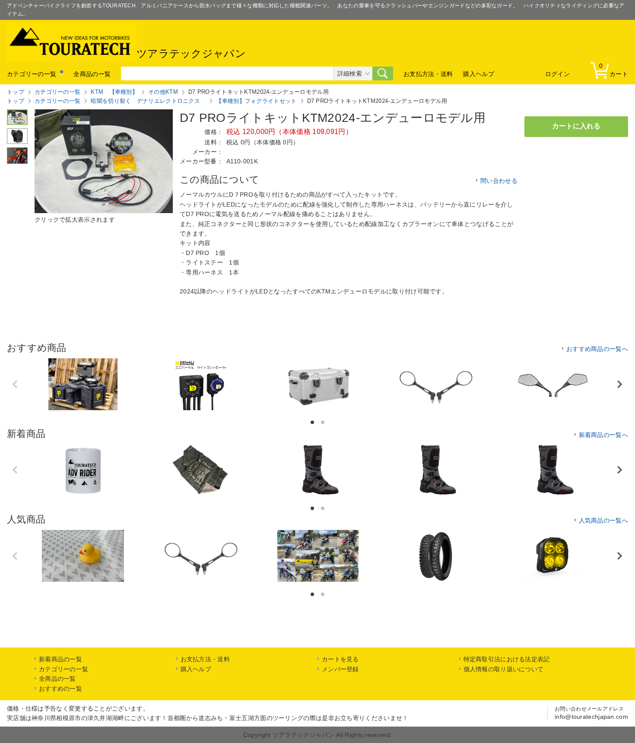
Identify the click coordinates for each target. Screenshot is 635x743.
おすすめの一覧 (60, 688)
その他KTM (163, 92)
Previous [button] (16, 384)
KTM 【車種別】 (114, 92)
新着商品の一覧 (60, 659)
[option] (83, 384)
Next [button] (619, 384)
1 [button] (312, 422)
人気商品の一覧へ (603, 520)
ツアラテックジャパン (191, 54)
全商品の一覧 (92, 73)
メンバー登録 (340, 669)
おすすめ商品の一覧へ (597, 348)
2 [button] (323, 422)
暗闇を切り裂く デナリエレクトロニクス (148, 101)
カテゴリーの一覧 (31, 73)
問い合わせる (499, 180)
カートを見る (340, 659)
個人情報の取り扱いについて (504, 669)
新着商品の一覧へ (603, 434)
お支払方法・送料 (428, 73)
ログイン (557, 73)
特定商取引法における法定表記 (507, 659)
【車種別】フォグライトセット (256, 101)
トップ (15, 92)
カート (613, 69)
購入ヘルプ (478, 73)
